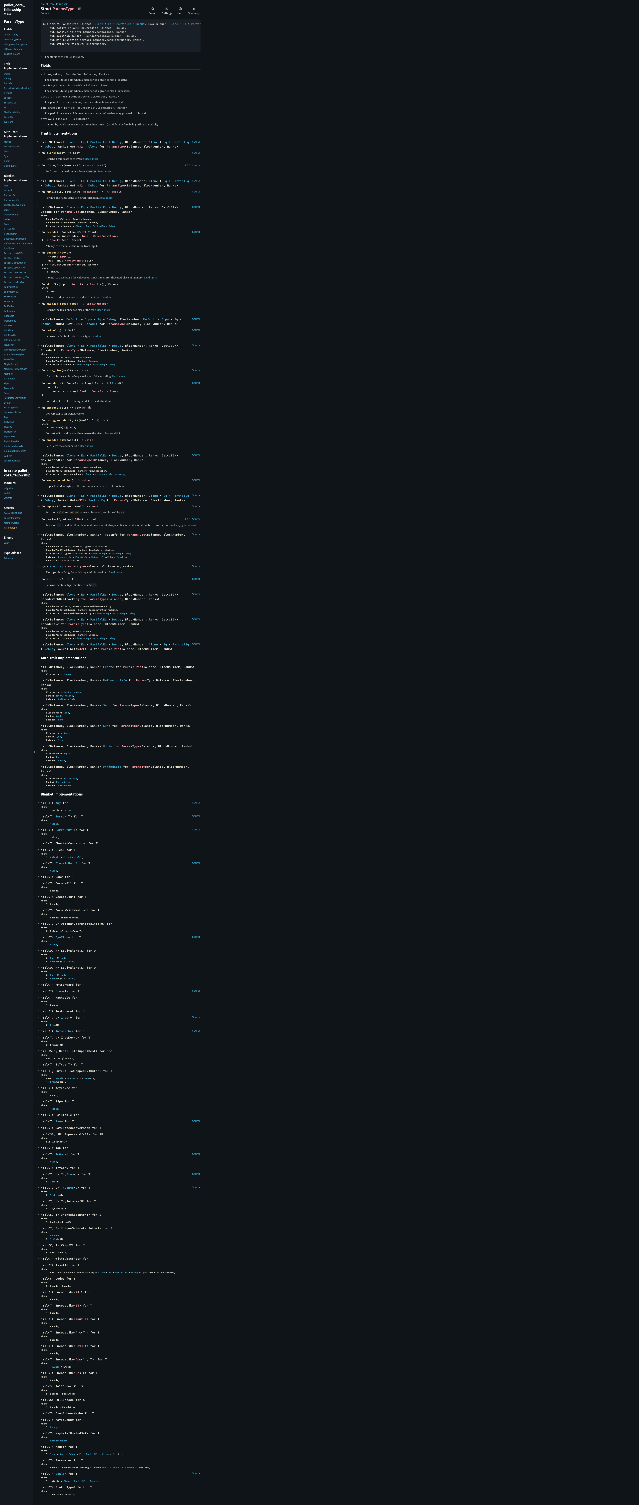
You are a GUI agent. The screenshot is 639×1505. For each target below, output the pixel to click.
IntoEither (64, 1031)
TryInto (67, 1188)
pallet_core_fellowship (55, 4)
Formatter (89, 191)
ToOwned (61, 1154)
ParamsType (116, 146)
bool (95, 506)
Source (45, 13)
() (103, 284)
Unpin (107, 746)
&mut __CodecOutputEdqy (98, 391)
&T (79, 1292)
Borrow (60, 816)
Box (78, 1346)
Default (72, 319)
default (52, 330)
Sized (115, 383)
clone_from (55, 165)
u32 (80, 146)
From (59, 991)
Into (64, 1017)
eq (48, 506)
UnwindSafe (112, 767)
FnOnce (55, 427)
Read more (91, 159)
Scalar (60, 1474)
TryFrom (67, 1174)
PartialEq (123, 23)
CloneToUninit (67, 863)
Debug (140, 23)
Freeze (108, 667)
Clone (99, 23)
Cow (78, 1359)
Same (59, 1121)
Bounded (54, 1235)
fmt (49, 191)
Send (106, 705)
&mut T (81, 1319)
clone (51, 152)
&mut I (65, 256)
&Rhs (78, 519)
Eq (109, 23)
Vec (77, 407)
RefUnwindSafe (115, 680)
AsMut (73, 1078)
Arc (78, 1332)
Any (58, 803)
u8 (83, 407)
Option (92, 303)
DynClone (62, 937)
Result (116, 191)
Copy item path (79, 8)
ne (48, 519)
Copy (88, 319)
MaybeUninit (74, 260)
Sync (106, 726)
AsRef (58, 1078)
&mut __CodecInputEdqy (99, 236)
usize (102, 303)
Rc (77, 1373)
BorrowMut (63, 830)
